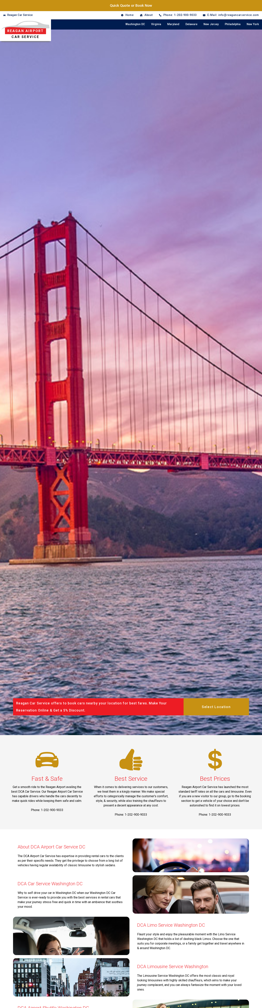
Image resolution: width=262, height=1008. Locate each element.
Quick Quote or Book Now (131, 5)
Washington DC (135, 24)
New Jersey (211, 24)
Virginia (156, 24)
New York (253, 24)
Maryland (173, 24)
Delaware (191, 24)
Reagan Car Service (20, 15)
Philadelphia (233, 24)
